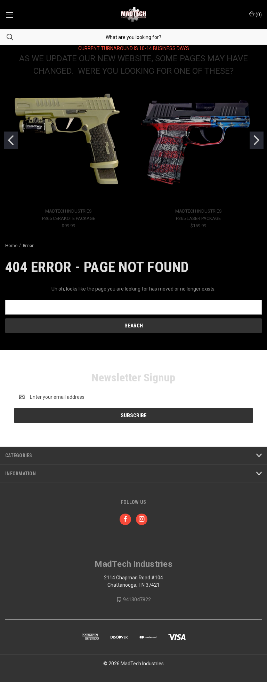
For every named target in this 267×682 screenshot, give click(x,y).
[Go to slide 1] (11, 140)
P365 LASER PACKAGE (198, 218)
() (258, 14)
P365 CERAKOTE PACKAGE (68, 218)
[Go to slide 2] (257, 140)
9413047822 (137, 599)
